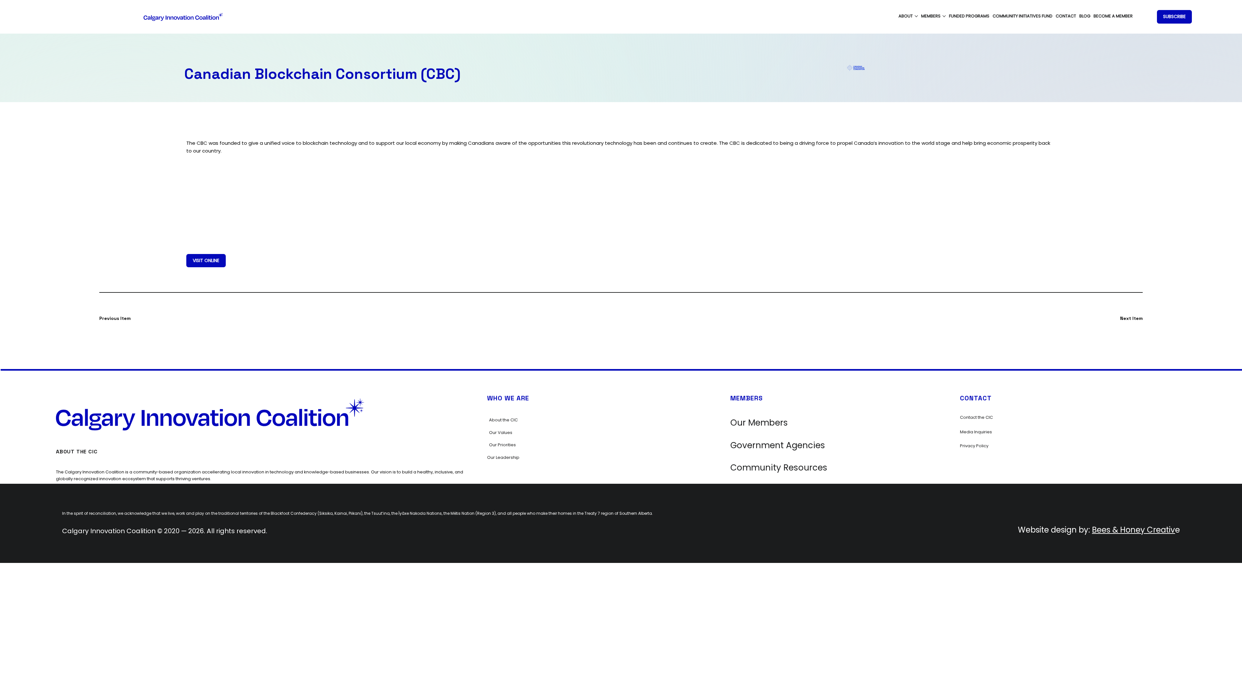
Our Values (500, 432)
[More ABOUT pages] (916, 16)
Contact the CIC (976, 417)
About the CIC (503, 420)
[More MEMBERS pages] (944, 16)
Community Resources (778, 467)
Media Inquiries (976, 432)
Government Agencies (777, 445)
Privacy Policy (974, 446)
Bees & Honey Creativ (1133, 529)
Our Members (759, 422)
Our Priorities (502, 445)
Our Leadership (503, 457)
